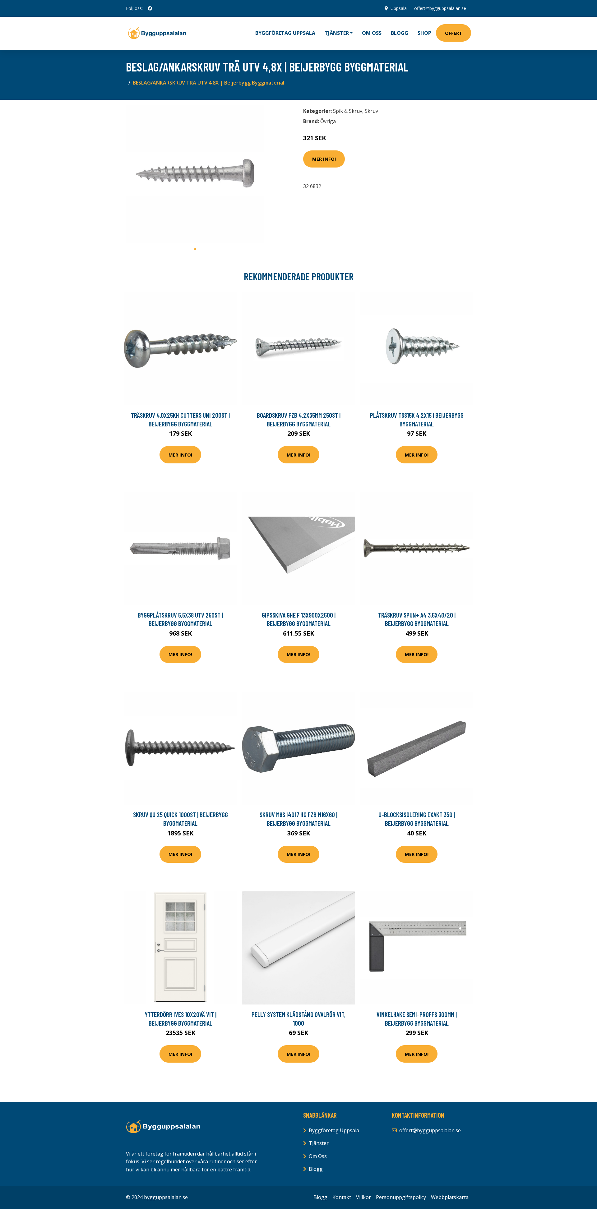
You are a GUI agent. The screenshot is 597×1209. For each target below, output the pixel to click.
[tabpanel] (195, 174)
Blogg (399, 33)
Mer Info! (324, 159)
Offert (453, 33)
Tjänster (319, 1143)
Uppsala (399, 8)
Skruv (371, 111)
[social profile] (150, 8)
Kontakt (341, 1197)
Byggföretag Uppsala (285, 33)
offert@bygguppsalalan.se (440, 8)
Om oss (372, 33)
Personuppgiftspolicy (401, 1197)
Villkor (363, 1197)
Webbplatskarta (450, 1197)
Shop (424, 33)
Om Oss (318, 1156)
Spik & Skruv (347, 111)
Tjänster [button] (337, 33)
